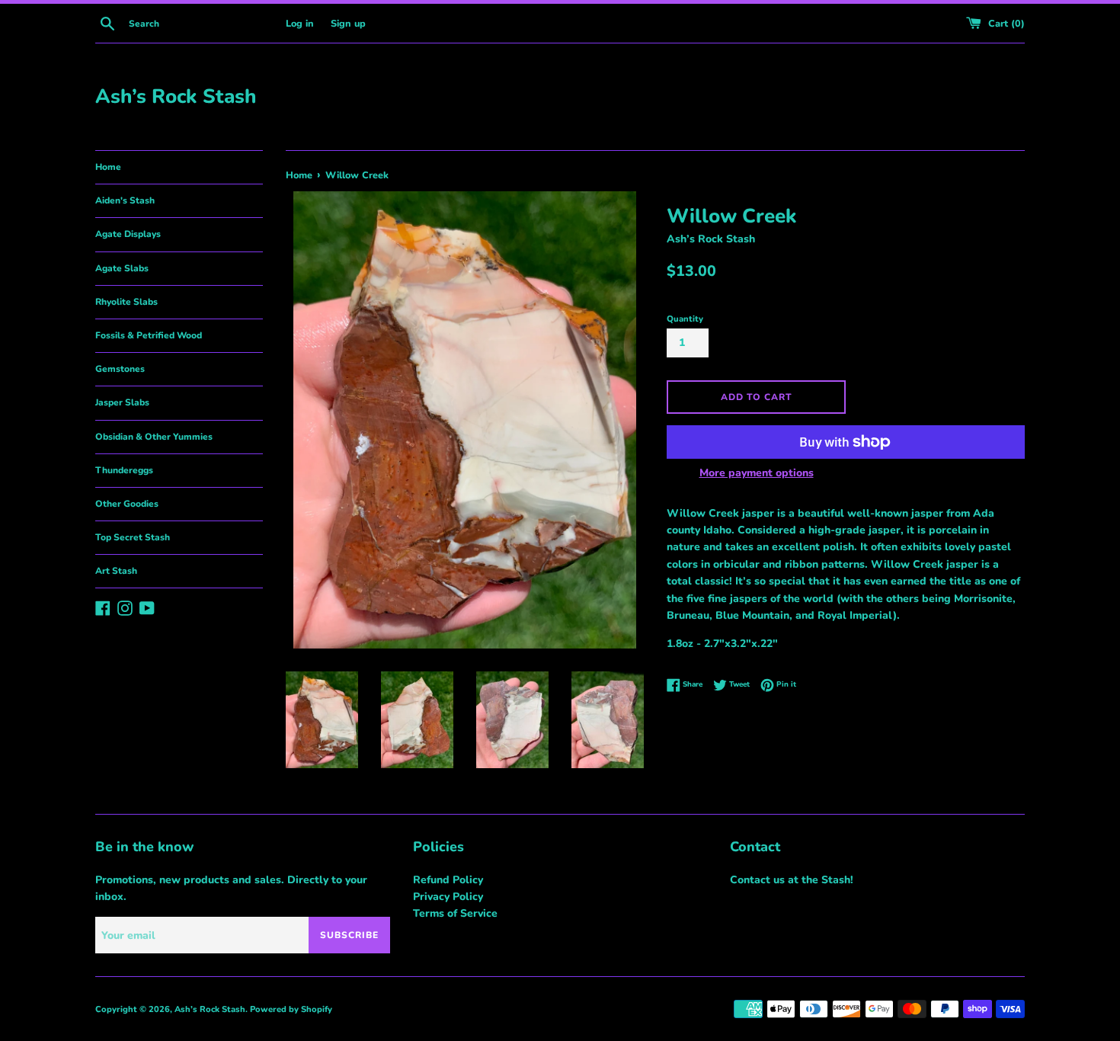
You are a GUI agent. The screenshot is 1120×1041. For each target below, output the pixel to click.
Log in (300, 23)
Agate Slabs (122, 268)
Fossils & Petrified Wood (148, 335)
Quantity (685, 319)
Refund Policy (448, 880)
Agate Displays (128, 234)
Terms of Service (455, 913)
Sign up (348, 23)
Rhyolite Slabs (126, 302)
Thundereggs (124, 470)
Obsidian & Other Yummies (154, 437)
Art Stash (116, 571)
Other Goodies (126, 504)
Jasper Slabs (122, 402)
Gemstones (120, 369)
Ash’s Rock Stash (175, 96)
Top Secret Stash (132, 537)
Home (108, 167)
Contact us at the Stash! (791, 880)
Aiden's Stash (125, 200)
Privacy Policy (448, 896)
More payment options (756, 473)
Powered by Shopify (291, 1009)
